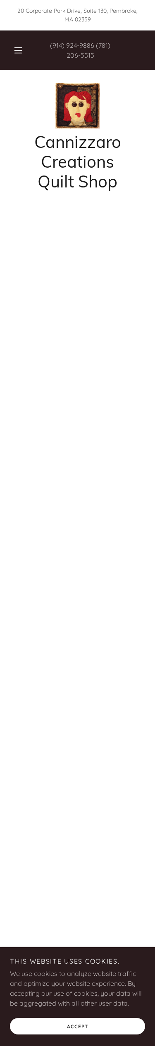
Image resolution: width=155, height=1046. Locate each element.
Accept (77, 1026)
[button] (18, 50)
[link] (77, 106)
